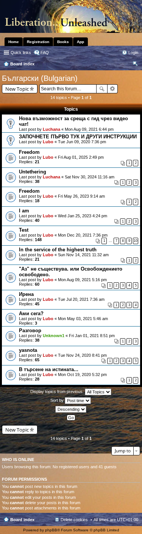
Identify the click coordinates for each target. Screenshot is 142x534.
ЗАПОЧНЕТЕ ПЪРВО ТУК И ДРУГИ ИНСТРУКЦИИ (78, 136)
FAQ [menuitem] (45, 52)
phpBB (51, 530)
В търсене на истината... (48, 369)
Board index (22, 519)
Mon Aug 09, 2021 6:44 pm (89, 129)
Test (23, 230)
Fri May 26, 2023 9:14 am (81, 196)
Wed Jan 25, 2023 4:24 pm (82, 216)
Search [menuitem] (135, 65)
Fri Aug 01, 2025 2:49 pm (81, 157)
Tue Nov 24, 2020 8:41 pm (82, 355)
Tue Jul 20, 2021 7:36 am (81, 299)
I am (24, 211)
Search (102, 88)
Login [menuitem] (133, 52)
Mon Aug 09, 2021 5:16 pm (82, 279)
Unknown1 (53, 335)
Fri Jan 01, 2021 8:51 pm (92, 335)
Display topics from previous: (57, 391)
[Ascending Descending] (71, 409)
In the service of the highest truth (58, 249)
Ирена (26, 294)
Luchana (51, 129)
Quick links (21, 52)
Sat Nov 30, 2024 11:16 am (89, 177)
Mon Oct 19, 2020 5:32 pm (82, 374)
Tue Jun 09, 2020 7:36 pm (82, 141)
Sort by (57, 400)
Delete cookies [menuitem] (74, 519)
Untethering (32, 172)
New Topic (17, 88)
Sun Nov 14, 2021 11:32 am (83, 254)
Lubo (48, 141)
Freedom (29, 152)
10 (135, 241)
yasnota (28, 350)
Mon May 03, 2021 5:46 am (83, 318)
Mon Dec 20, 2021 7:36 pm (83, 235)
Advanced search (113, 88)
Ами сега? (31, 313)
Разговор (30, 330)
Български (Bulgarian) (40, 78)
